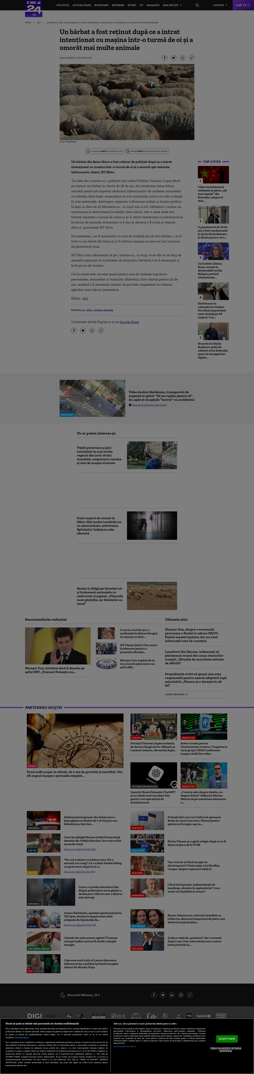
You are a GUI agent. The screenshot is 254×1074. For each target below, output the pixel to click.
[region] (127, 1046)
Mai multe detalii (22, 1037)
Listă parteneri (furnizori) (124, 1046)
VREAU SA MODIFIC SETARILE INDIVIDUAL (225, 1049)
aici (94, 1053)
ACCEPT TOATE (227, 1039)
